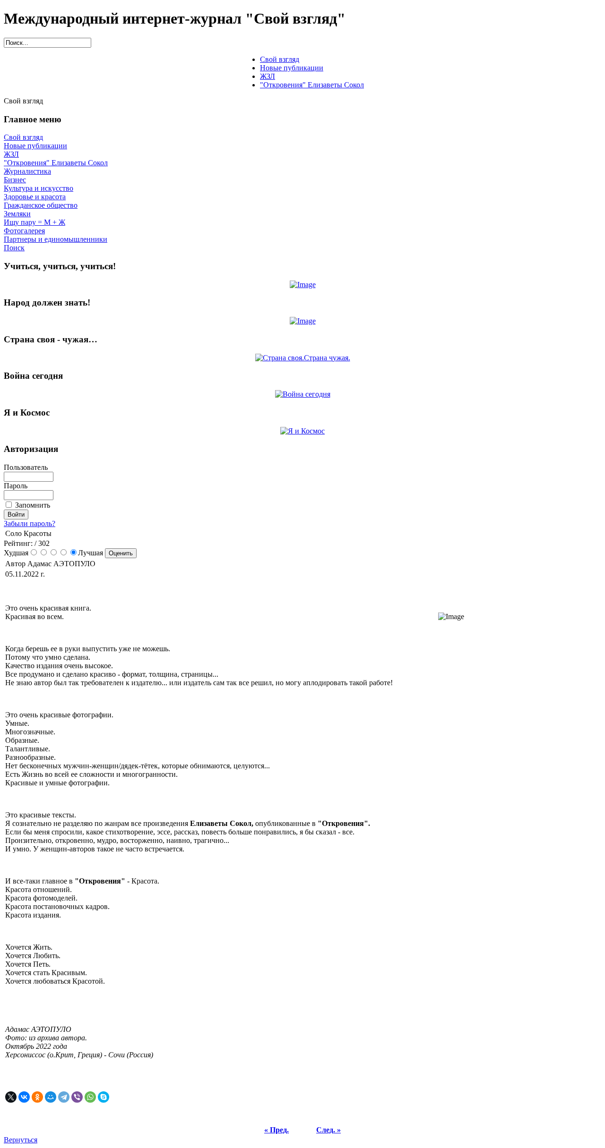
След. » (328, 1130)
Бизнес (15, 180)
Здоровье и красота (35, 197)
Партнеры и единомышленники (55, 239)
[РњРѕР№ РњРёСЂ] (50, 1097)
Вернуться (20, 1140)
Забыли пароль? (29, 523)
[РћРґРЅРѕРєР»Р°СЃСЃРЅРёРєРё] (37, 1097)
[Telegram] (63, 1097)
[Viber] (77, 1097)
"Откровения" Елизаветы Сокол (56, 163)
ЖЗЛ (11, 154)
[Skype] (103, 1097)
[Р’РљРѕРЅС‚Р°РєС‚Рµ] (24, 1097)
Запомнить (32, 505)
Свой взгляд (23, 137)
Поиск (14, 248)
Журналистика (27, 171)
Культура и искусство (38, 188)
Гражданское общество (41, 205)
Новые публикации (35, 146)
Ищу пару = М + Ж (34, 222)
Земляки (17, 214)
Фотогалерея (24, 231)
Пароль (15, 486)
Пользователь (26, 467)
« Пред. (276, 1130)
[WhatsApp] (90, 1097)
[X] (11, 1097)
